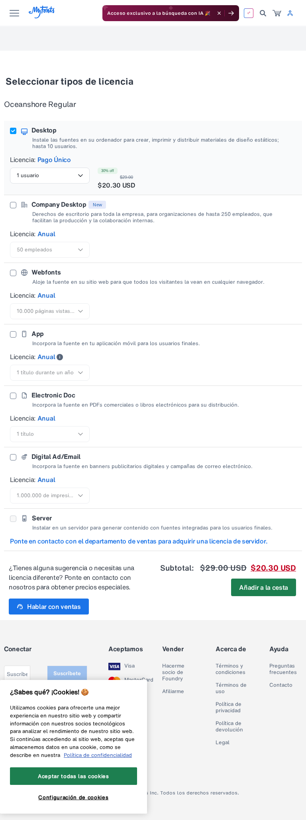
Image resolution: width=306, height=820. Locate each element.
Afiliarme (173, 691)
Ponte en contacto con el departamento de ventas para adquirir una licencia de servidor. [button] (139, 541)
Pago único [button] (54, 159)
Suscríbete (67, 673)
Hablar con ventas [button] (54, 606)
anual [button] (46, 234)
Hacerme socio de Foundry (173, 672)
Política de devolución (229, 726)
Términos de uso (231, 688)
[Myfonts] (42, 16)
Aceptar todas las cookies (73, 776)
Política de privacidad (228, 707)
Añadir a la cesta (263, 587)
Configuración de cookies (73, 797)
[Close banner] (219, 13)
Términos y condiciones (230, 669)
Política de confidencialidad (98, 755)
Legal (223, 742)
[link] (277, 13)
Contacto (280, 685)
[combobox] (50, 176)
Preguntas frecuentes (283, 669)
